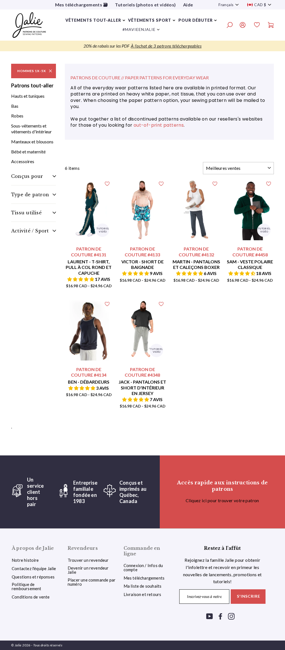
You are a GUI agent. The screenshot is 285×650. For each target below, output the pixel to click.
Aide (188, 4)
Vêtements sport (149, 20)
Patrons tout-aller (32, 85)
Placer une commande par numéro (92, 582)
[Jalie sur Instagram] (231, 616)
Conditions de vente (31, 596)
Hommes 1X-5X (31, 71)
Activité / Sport (30, 231)
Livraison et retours (142, 594)
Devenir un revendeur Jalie (88, 570)
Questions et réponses (33, 576)
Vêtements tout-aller (93, 20)
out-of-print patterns (159, 125)
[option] (142, 46)
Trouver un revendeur (88, 560)
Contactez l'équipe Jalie (34, 568)
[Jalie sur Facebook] (220, 616)
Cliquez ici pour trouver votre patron (222, 500)
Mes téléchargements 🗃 (81, 4)
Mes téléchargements (144, 577)
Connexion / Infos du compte (143, 567)
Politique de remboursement (26, 586)
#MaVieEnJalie (139, 29)
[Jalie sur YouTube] (209, 616)
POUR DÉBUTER (195, 20)
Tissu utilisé (26, 212)
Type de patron (30, 194)
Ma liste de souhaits (143, 585)
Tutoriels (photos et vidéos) (145, 4)
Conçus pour (27, 176)
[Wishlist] (257, 25)
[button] (81, 279)
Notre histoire (25, 560)
